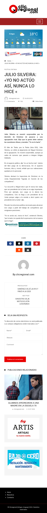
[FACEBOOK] (10, 243)
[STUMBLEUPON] (19, 250)
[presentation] (6, 392)
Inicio (9, 492)
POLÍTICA (7, 69)
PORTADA (14, 69)
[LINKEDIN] (28, 243)
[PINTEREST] (36, 243)
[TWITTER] (19, 243)
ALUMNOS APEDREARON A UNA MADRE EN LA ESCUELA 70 (23, 404)
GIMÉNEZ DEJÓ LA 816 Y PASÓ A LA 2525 (28, 288)
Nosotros (10, 495)
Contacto (10, 497)
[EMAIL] (28, 250)
